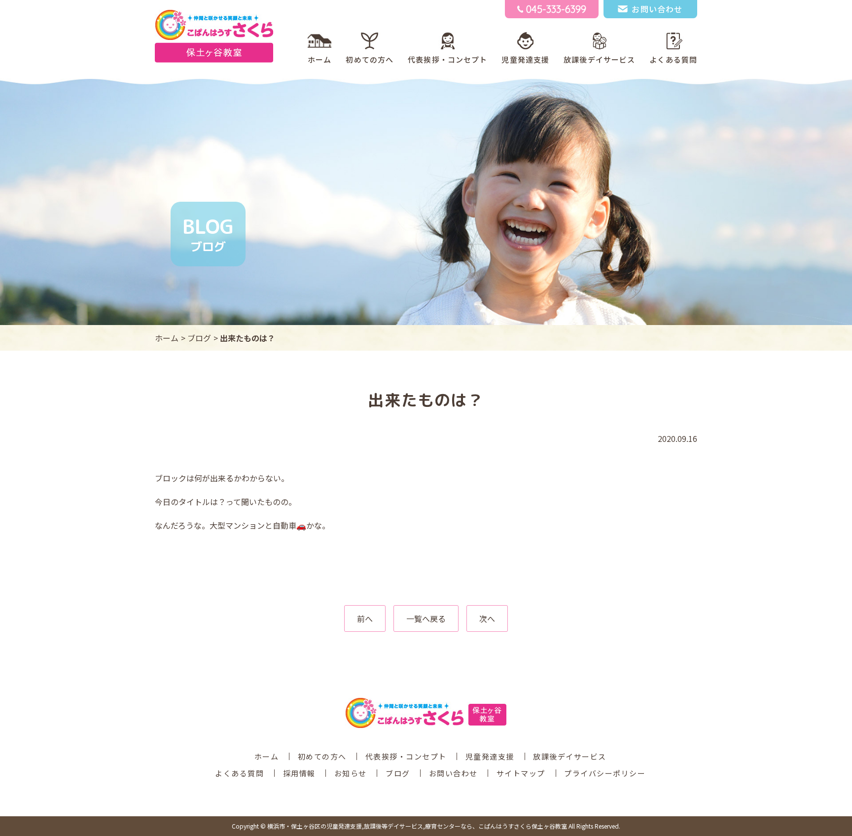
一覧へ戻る (426, 618)
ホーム (319, 59)
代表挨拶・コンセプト (447, 59)
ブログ (199, 338)
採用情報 (299, 773)
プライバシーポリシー (604, 773)
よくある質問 (673, 59)
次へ (487, 618)
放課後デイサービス (599, 59)
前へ (365, 618)
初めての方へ (369, 59)
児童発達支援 (525, 59)
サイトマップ (521, 773)
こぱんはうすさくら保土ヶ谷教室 (417, 826)
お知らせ (350, 773)
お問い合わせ (453, 773)
